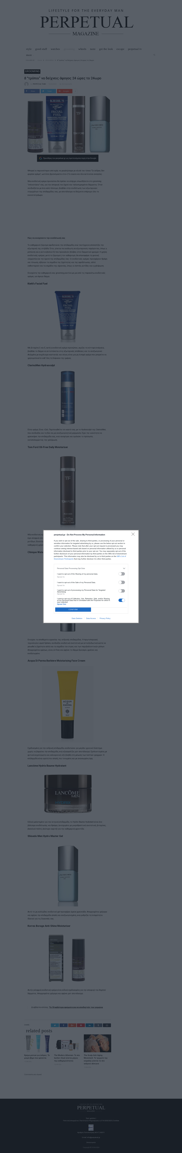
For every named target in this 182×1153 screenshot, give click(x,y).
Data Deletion (77, 618)
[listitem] (91, 568)
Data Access (91, 618)
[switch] (121, 574)
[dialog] (91, 576)
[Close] (133, 535)
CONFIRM (73, 609)
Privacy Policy (105, 618)
